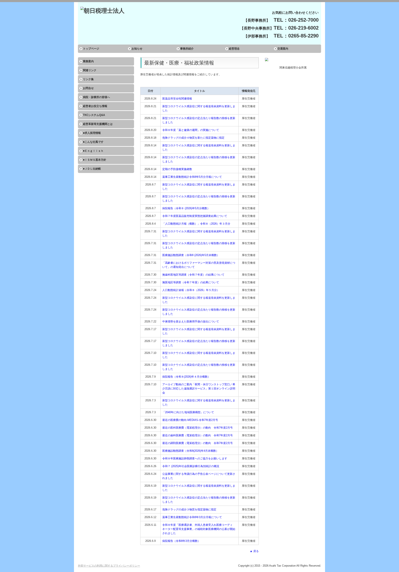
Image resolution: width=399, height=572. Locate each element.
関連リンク (89, 70)
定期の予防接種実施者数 (177, 169)
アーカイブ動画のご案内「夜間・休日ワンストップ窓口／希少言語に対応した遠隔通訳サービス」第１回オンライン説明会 (198, 388)
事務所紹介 (187, 48)
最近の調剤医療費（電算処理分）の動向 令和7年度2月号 (197, 443)
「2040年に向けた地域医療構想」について (188, 412)
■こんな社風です (93, 141)
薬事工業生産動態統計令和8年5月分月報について (192, 176)
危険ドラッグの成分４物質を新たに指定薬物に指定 (193, 137)
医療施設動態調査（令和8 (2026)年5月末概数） (190, 255)
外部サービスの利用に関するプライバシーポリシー (109, 565)
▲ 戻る (254, 551)
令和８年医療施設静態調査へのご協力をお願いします (194, 458)
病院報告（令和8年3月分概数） (181, 540)
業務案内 (88, 61)
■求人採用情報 (92, 132)
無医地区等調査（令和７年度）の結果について (190, 282)
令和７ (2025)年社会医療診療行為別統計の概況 (190, 466)
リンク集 (88, 79)
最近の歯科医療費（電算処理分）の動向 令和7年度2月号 (197, 435)
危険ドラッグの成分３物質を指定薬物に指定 (189, 509)
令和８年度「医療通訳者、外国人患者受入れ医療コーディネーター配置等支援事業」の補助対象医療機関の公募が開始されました (198, 529)
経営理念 (234, 48)
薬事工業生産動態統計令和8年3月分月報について (192, 517)
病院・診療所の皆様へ (96, 97)
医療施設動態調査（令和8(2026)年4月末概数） (190, 450)
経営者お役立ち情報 (95, 106)
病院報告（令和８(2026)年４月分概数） (186, 376)
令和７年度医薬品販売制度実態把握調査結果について (194, 216)
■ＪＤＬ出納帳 (92, 168)
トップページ (91, 48)
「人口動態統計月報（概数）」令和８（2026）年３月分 (196, 223)
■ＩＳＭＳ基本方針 (94, 159)
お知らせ (137, 48)
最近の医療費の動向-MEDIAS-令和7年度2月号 (190, 420)
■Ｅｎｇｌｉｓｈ (93, 150)
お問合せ (88, 88)
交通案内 (282, 48)
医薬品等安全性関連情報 (177, 98)
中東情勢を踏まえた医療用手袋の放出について (190, 321)
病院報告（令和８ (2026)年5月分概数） (186, 208)
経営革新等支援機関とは (98, 124)
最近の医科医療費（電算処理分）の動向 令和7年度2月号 (197, 427)
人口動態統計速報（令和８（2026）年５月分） (190, 290)
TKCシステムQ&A (94, 115)
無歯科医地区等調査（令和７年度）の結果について (193, 274)
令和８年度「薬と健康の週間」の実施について (190, 130)
